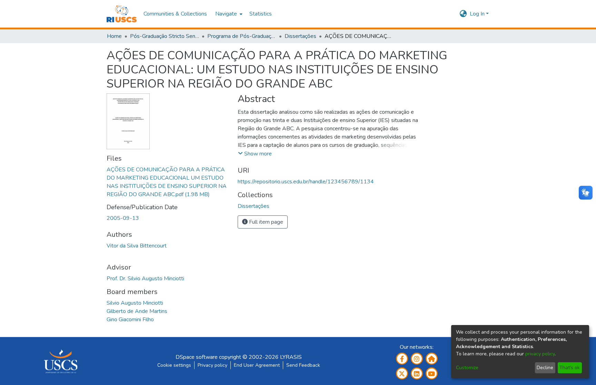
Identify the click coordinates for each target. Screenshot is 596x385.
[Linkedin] (417, 373)
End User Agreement (257, 365)
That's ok (569, 367)
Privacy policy (212, 365)
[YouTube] (432, 373)
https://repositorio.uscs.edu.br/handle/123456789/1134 (306, 181)
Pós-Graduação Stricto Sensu (164, 36)
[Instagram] (417, 359)
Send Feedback (303, 365)
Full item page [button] (265, 222)
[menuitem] (228, 14)
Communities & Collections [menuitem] (175, 14)
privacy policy (540, 354)
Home (114, 36)
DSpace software (197, 357)
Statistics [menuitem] (260, 14)
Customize (467, 367)
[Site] (432, 359)
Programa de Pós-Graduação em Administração (241, 36)
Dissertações (300, 36)
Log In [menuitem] (477, 14)
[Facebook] (402, 359)
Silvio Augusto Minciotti (135, 303)
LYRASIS (291, 357)
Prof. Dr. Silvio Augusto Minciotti (145, 278)
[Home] (122, 13)
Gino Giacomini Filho (130, 319)
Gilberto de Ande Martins (137, 311)
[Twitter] (402, 373)
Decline (545, 367)
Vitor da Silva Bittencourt (137, 246)
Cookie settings (174, 365)
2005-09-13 (123, 218)
